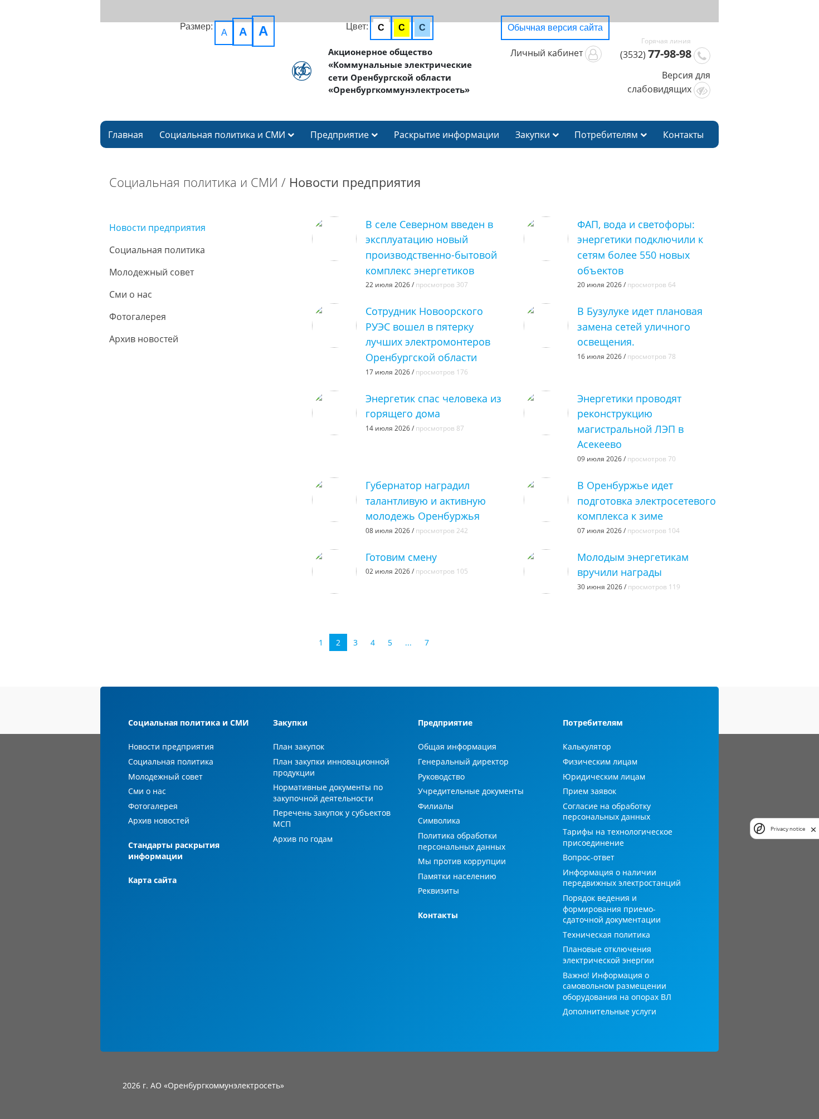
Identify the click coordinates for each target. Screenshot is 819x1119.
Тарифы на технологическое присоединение (617, 837)
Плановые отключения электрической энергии (608, 954)
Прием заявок (589, 791)
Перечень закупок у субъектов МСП (332, 818)
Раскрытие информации (446, 135)
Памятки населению (457, 876)
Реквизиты (438, 890)
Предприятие (340, 135)
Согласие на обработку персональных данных (607, 811)
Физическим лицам (600, 761)
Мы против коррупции (462, 861)
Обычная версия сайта (555, 27)
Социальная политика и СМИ (223, 135)
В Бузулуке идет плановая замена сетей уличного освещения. (640, 326)
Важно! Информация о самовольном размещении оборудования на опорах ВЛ (617, 986)
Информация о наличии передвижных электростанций (622, 878)
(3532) (655, 53)
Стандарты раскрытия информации (174, 850)
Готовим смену (401, 557)
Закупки (533, 135)
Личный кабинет (547, 53)
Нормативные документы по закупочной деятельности (328, 792)
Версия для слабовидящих (668, 82)
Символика (439, 820)
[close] (813, 828)
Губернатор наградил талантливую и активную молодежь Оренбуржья (425, 500)
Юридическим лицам (604, 776)
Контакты (683, 135)
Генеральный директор (463, 761)
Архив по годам (303, 839)
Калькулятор (587, 746)
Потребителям (607, 135)
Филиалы (436, 806)
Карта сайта (152, 880)
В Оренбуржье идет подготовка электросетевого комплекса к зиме (646, 500)
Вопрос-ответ (589, 857)
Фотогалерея (137, 316)
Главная (125, 135)
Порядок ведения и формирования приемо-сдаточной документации (612, 909)
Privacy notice (788, 829)
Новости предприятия (157, 227)
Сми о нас (130, 294)
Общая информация (457, 746)
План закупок (298, 746)
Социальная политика (157, 250)
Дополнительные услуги (609, 1011)
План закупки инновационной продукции (331, 767)
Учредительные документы (471, 791)
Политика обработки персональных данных (461, 841)
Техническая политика (606, 934)
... (408, 642)
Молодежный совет (151, 272)
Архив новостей (143, 339)
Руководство (441, 776)
